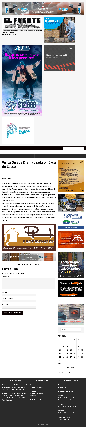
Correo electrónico (8, 298)
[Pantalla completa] (81, 276)
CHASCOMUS (12, 156)
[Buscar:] (73, 148)
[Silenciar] (78, 276)
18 (63, 353)
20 (71, 353)
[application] (71, 265)
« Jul (59, 363)
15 (78, 350)
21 (74, 353)
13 (71, 350)
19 (67, 353)
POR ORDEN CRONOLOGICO (65, 156)
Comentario (5, 276)
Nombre (4, 292)
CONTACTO (79, 156)
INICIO (3, 156)
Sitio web (5, 304)
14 (74, 350)
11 (63, 350)
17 (60, 353)
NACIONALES (51, 156)
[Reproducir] (61, 276)
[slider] (69, 276)
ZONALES (30, 156)
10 (60, 350)
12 (67, 350)
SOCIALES (21, 156)
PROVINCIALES (40, 156)
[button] (71, 265)
